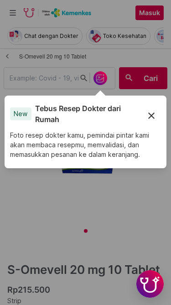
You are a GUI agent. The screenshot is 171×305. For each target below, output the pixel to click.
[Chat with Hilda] (150, 284)
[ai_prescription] (100, 78)
